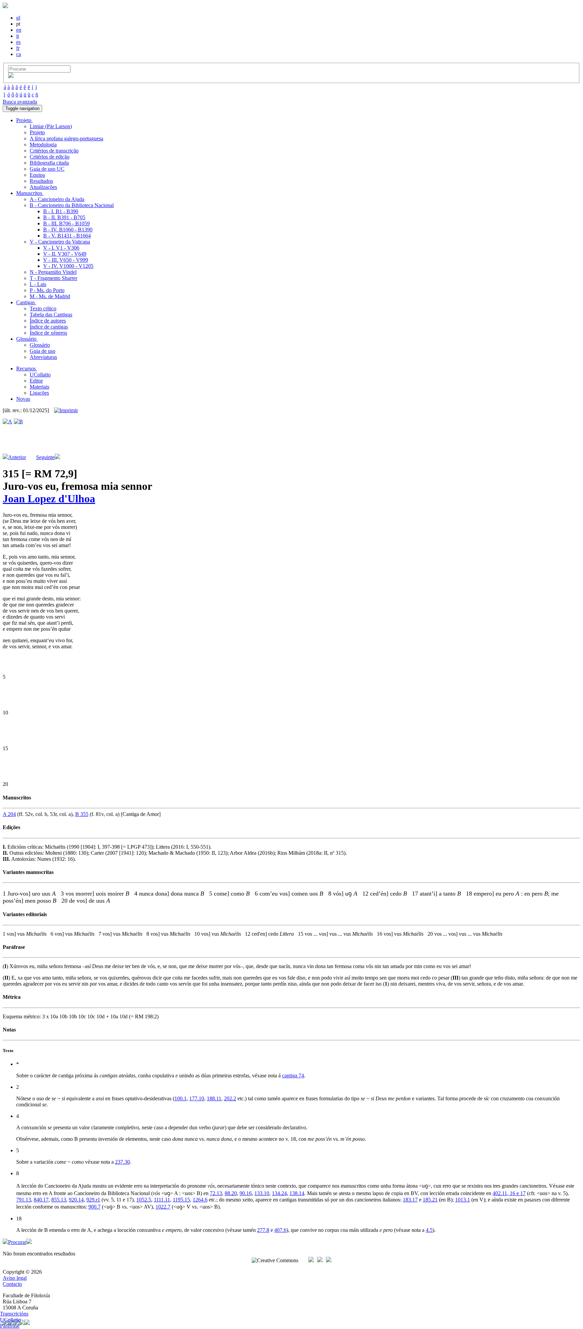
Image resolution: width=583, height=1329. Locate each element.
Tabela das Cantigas (51, 314)
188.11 (214, 1098)
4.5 (429, 1230)
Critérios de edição (50, 157)
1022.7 (163, 1207)
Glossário (40, 345)
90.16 (246, 1193)
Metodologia (43, 144)
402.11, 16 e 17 (509, 1193)
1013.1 (462, 1200)
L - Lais (38, 284)
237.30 (122, 1162)
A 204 (9, 814)
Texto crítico (43, 308)
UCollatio (40, 374)
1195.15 (181, 1200)
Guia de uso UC (47, 169)
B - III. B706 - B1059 (66, 223)
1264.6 (200, 1200)
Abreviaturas (43, 357)
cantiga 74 (293, 1075)
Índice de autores (48, 320)
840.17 (41, 1200)
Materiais (39, 387)
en (18, 30)
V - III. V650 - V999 (65, 260)
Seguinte (45, 457)
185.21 (430, 1200)
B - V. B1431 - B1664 (67, 235)
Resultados (41, 181)
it (17, 36)
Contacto (12, 1284)
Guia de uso (42, 351)
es (18, 42)
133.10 (261, 1193)
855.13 (58, 1200)
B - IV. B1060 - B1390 (67, 229)
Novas (23, 399)
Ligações (39, 393)
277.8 (263, 1230)
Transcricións (14, 1314)
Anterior (17, 457)
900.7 (94, 1207)
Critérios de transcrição (54, 150)
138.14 (296, 1193)
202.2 (230, 1098)
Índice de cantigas (49, 327)
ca (18, 54)
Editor (36, 381)
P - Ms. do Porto (47, 290)
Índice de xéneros (48, 333)
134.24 (279, 1193)
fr (18, 48)
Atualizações (43, 187)
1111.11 (162, 1200)
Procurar (17, 1242)
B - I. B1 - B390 (60, 211)
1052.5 (143, 1200)
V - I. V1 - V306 (61, 248)
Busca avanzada (20, 102)
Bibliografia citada (49, 163)
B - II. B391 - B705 (64, 217)
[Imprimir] (66, 410)
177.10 (196, 1098)
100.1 (180, 1098)
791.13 (23, 1200)
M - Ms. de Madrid (50, 296)
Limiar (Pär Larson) (51, 126)
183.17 (410, 1200)
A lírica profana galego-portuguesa (66, 138)
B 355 (81, 814)
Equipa (37, 175)
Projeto (37, 132)
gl (18, 18)
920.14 (76, 1200)
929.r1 (93, 1200)
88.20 (231, 1193)
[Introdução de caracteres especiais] (10, 76)
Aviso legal (15, 1278)
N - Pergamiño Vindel (53, 272)
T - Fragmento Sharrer (53, 278)
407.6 (280, 1230)
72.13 (216, 1193)
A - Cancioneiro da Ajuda (57, 199)
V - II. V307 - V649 (64, 254)
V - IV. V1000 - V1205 (68, 266)
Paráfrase (10, 1326)
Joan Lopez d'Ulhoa (49, 498)
